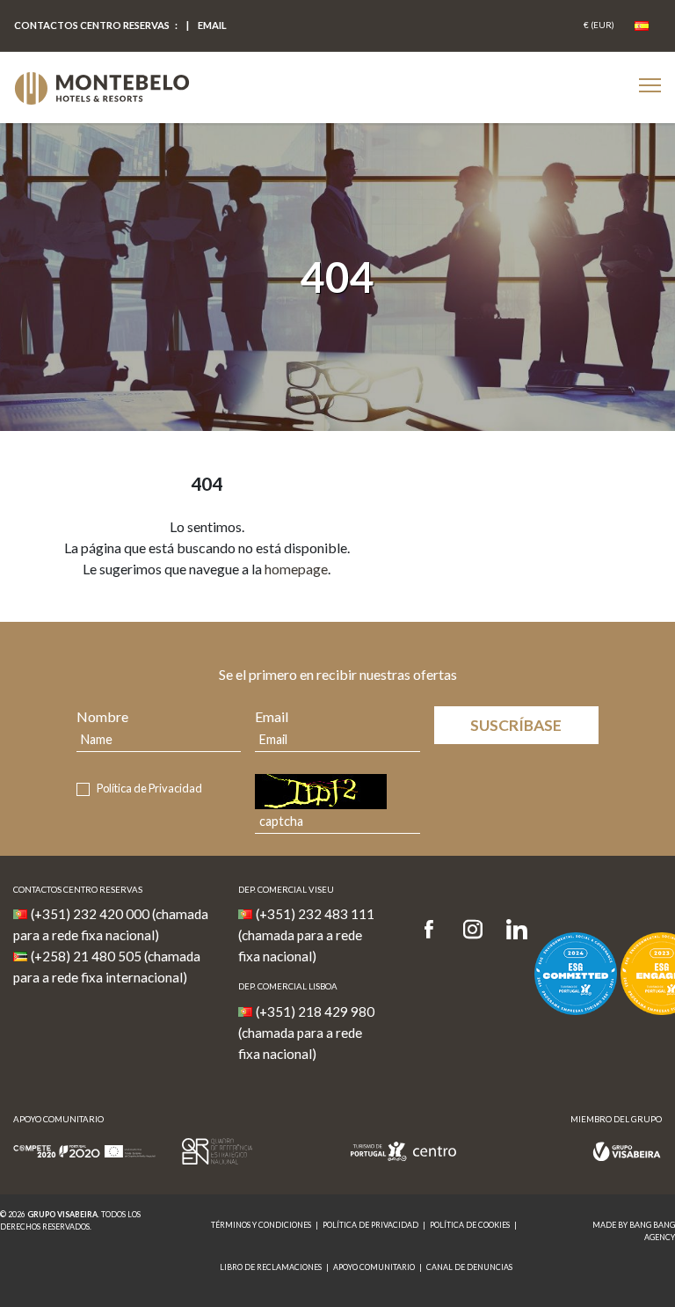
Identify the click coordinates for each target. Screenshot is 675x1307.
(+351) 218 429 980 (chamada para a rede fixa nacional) (306, 1033)
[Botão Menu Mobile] (650, 84)
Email (271, 716)
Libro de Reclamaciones (271, 1267)
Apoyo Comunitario (374, 1267)
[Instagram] (473, 930)
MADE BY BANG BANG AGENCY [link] (633, 1230)
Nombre (102, 716)
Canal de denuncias (469, 1267)
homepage (296, 568)
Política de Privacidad (149, 788)
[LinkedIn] (517, 930)
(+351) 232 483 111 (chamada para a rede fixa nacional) (306, 935)
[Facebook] (434, 930)
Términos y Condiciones (261, 1225)
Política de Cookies (470, 1225)
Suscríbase (516, 725)
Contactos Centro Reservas (92, 25)
